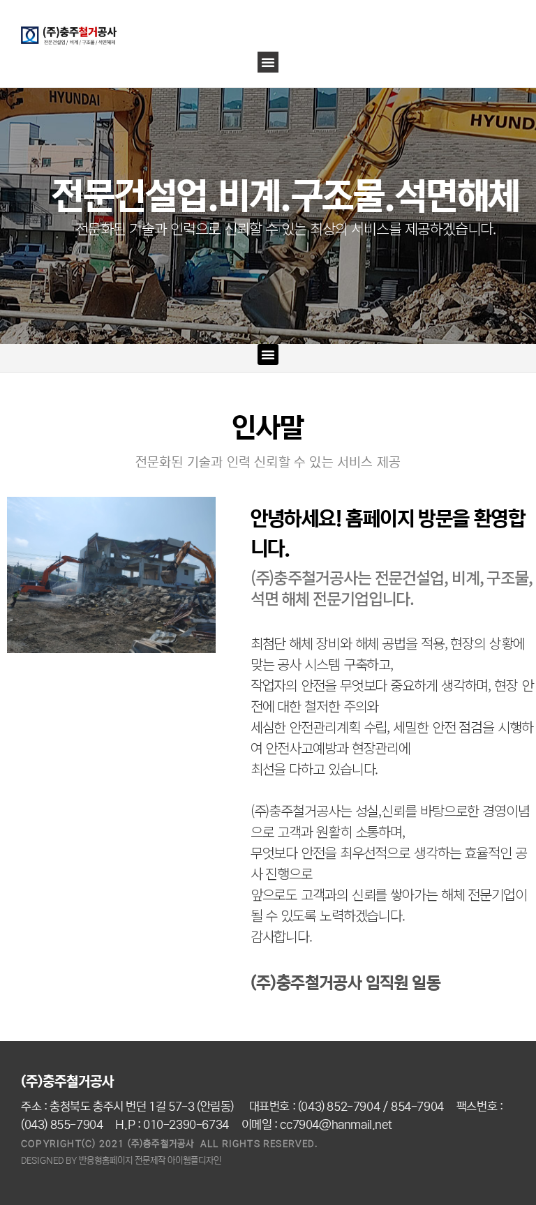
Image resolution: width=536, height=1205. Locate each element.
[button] (268, 62)
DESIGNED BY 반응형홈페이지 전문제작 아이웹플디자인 (121, 1160)
